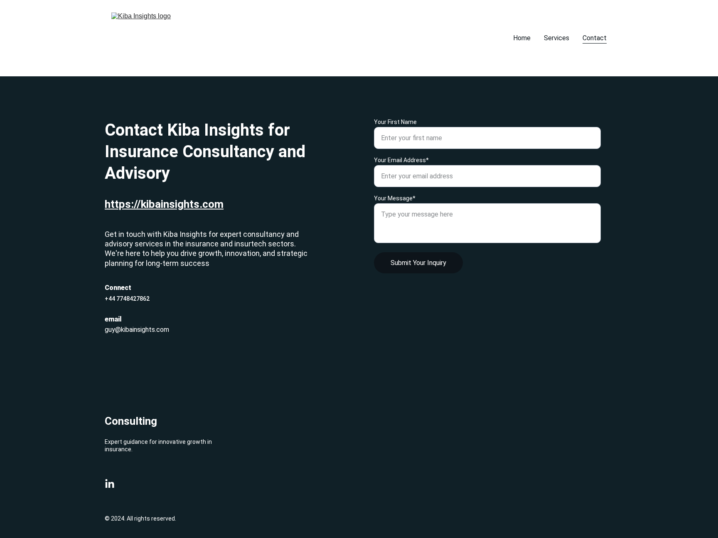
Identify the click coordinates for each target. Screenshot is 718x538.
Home (522, 38)
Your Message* (395, 198)
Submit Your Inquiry (418, 263)
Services (556, 38)
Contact (595, 38)
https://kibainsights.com (164, 204)
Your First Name (395, 122)
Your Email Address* (401, 160)
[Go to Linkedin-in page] (110, 484)
